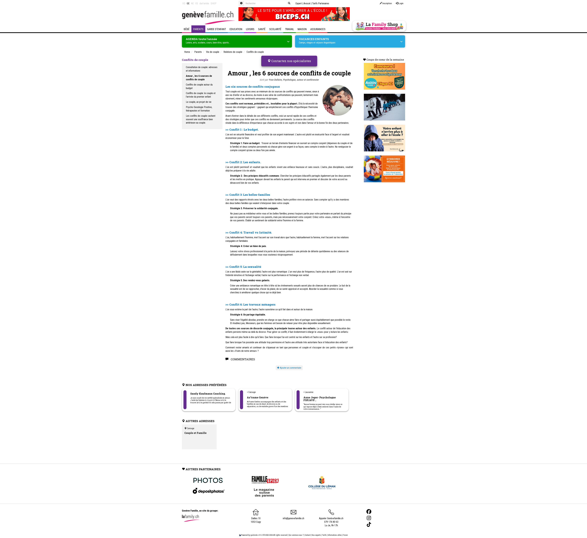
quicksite (253, 535)
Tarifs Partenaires (320, 3)
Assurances (317, 29)
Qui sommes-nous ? (296, 535)
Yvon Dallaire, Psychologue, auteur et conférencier (294, 79)
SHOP (213, 3)
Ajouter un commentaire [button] (290, 367)
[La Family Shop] (379, 26)
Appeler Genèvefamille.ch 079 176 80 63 (331, 520)
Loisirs (250, 29)
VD (183, 3)
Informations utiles (335, 535)
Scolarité (275, 29)
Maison (302, 29)
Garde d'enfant (216, 29)
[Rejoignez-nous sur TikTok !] (369, 524)
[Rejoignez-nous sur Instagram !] (369, 518)
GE (188, 3)
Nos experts (316, 535)
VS (196, 3)
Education (236, 29)
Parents (198, 29)
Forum (345, 535)
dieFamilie (204, 3)
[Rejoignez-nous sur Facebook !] (368, 511)
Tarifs (324, 535)
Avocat (307, 3)
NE (192, 3)
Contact (307, 535)
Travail (289, 29)
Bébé (187, 29)
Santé (262, 29)
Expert (298, 3)
